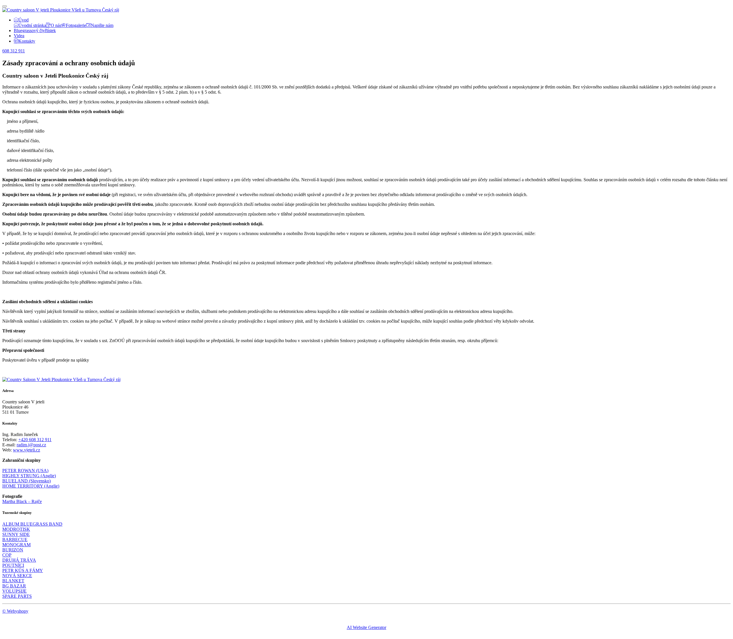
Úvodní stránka (32, 25)
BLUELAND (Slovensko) (26, 480)
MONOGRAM (16, 544)
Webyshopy (17, 611)
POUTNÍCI (13, 565)
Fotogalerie (76, 25)
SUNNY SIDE (16, 534)
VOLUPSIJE (14, 591)
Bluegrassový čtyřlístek (35, 30)
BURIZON (12, 549)
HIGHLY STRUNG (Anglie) (29, 475)
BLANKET (13, 580)
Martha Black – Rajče (22, 501)
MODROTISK (16, 529)
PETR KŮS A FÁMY (22, 570)
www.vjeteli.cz (26, 449)
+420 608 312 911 (35, 439)
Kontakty (26, 41)
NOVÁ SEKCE (17, 575)
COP (6, 555)
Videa (19, 35)
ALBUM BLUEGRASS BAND (32, 524)
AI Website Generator (366, 627)
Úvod (23, 19)
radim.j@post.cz (31, 444)
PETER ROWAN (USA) (25, 470)
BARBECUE (14, 539)
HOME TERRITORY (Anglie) (30, 486)
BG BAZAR (14, 585)
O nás (56, 25)
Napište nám (102, 25)
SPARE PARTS (17, 596)
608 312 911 (13, 50)
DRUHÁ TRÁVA (19, 560)
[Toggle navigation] (4, 6)
